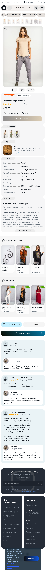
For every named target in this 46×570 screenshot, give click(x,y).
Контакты (29, 528)
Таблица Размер (12, 113)
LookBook (7, 537)
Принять (31, 559)
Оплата (27, 113)
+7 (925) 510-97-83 (12, 2)
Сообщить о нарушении (31, 537)
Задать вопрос (29, 104)
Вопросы (37, 324)
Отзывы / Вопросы (10, 512)
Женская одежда (13, 15)
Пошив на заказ (9, 528)
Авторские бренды (11, 508)
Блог (5, 541)
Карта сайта (31, 543)
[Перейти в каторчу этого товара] (11, 134)
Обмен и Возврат (10, 520)
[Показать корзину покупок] (42, 7)
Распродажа (8, 516)
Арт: (23, 96)
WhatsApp (29, 2)
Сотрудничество (33, 532)
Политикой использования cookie (13, 566)
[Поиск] (9, 8)
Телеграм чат (31, 505)
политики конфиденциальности (25, 491)
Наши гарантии (9, 532)
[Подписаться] (40, 483)
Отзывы (14, 324)
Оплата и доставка (11, 524)
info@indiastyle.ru (33, 524)
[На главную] (23, 8)
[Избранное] (36, 8)
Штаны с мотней (29, 15)
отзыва (15, 104)
